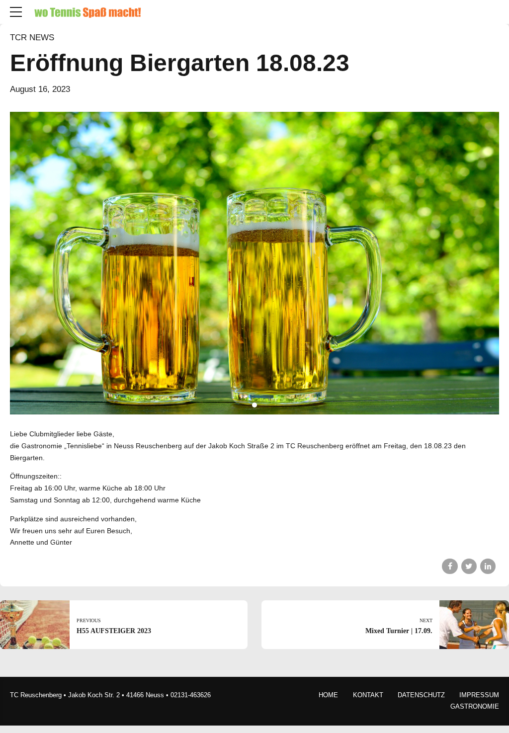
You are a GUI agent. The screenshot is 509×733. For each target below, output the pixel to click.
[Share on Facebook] (449, 566)
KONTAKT (368, 695)
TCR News (32, 37)
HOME (328, 695)
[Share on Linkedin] (488, 566)
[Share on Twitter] (469, 566)
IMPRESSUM (479, 695)
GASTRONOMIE (474, 706)
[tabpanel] (254, 263)
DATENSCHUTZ (421, 695)
